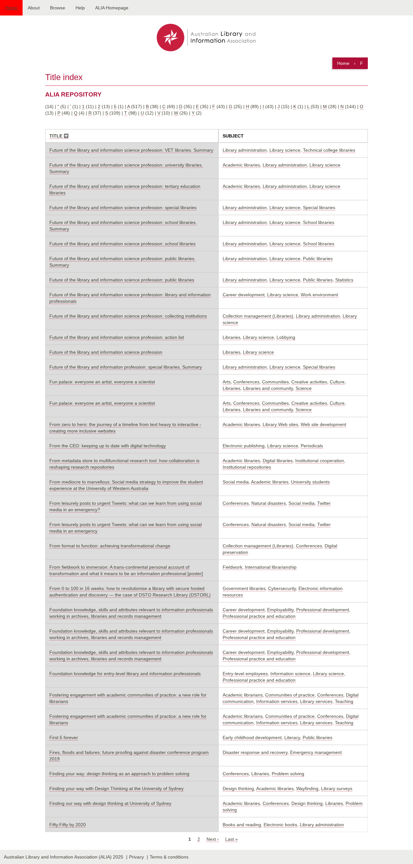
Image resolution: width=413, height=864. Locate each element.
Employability (280, 609)
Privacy (136, 856)
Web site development (323, 424)
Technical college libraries (329, 150)
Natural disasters (268, 503)
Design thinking (238, 788)
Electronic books (280, 824)
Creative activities (309, 381)
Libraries (231, 337)
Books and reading (242, 824)
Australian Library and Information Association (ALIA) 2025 (63, 856)
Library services (316, 701)
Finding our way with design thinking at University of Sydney (110, 803)
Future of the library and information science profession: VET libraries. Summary (131, 150)
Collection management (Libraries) (258, 316)
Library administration (245, 150)
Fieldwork (232, 567)
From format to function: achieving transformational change (109, 545)
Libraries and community (268, 388)
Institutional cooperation (319, 460)
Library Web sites (280, 424)
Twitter (324, 503)
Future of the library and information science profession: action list (116, 337)
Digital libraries (278, 460)
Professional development (322, 609)
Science (304, 388)
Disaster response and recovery (255, 752)
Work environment (319, 294)
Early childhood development (252, 737)
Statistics (344, 279)
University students (310, 481)
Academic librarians (243, 694)
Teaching (344, 701)
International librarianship (271, 567)
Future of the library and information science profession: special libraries (122, 207)
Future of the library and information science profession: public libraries (121, 279)
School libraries (318, 222)
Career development (244, 294)
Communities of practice (290, 694)
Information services (276, 701)
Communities (275, 381)
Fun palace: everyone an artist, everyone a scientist (102, 381)
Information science (290, 673)
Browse (57, 7)
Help (80, 7)
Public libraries (318, 258)
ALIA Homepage (111, 7)
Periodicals (312, 445)
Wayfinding (307, 788)
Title (58, 136)
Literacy (292, 737)
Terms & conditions (169, 856)
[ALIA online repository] (206, 38)
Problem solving (288, 773)
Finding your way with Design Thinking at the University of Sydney (116, 788)
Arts (227, 381)
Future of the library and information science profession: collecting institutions (128, 316)
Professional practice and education (259, 616)
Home (11, 7)
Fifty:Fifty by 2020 (67, 824)
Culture (337, 381)
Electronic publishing (244, 445)
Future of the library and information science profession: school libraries (122, 243)
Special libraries (319, 207)
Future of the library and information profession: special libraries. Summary (125, 367)
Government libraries (244, 588)
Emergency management (316, 752)
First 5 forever (63, 737)
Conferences (246, 381)
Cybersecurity (282, 588)
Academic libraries (241, 165)
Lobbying (286, 337)
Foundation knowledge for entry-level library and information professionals (125, 673)
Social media (236, 481)
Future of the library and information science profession (105, 352)
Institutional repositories (247, 467)
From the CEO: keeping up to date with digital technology (107, 445)
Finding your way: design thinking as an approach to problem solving (119, 773)
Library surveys (336, 788)
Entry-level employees (245, 673)
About (34, 7)
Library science (284, 150)
